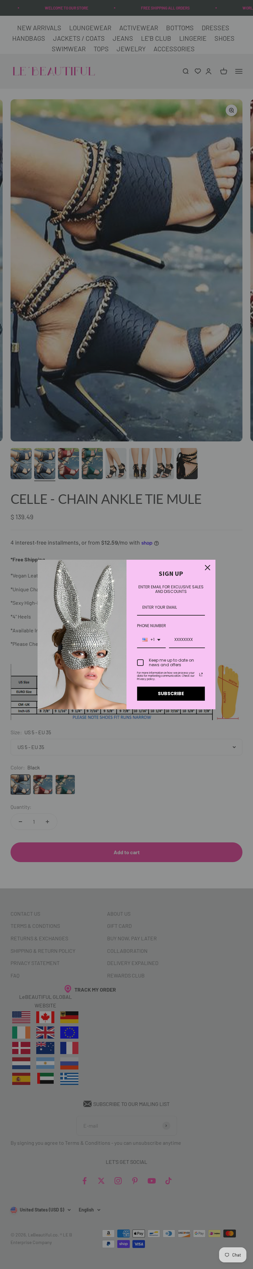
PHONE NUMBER (151, 625)
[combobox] (151, 640)
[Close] (207, 568)
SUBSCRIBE (171, 693)
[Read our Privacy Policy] (201, 674)
